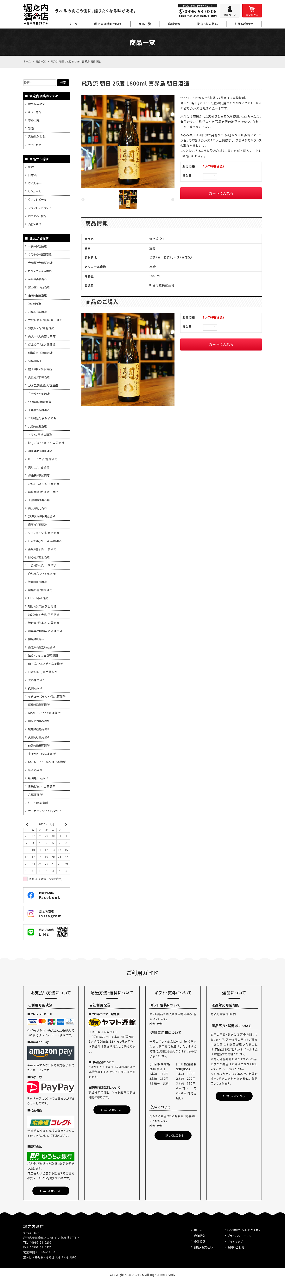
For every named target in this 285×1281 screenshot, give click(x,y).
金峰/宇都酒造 (37, 279)
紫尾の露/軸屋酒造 (40, 590)
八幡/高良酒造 (37, 426)
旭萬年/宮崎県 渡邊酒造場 (45, 631)
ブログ (73, 24)
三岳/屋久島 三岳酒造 (42, 565)
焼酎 (31, 167)
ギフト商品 (35, 112)
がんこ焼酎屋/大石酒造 (43, 385)
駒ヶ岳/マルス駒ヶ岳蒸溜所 (45, 664)
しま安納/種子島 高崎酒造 (45, 541)
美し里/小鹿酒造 (39, 467)
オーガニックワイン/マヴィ (44, 811)
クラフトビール (37, 199)
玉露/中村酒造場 (39, 500)
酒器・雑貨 (34, 224)
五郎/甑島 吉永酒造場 (42, 418)
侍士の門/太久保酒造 (42, 344)
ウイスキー (35, 183)
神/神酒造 (34, 304)
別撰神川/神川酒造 (40, 353)
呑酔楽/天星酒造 (39, 394)
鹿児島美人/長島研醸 (42, 574)
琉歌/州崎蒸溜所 (39, 745)
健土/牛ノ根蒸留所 (40, 369)
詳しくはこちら (52, 1191)
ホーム (198, 1230)
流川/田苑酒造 (37, 582)
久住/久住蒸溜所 (39, 737)
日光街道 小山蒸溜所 (41, 786)
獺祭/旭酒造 (36, 639)
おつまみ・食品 (37, 216)
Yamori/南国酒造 (39, 402)
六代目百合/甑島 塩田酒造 (45, 320)
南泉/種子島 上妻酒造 (42, 549)
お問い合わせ (244, 24)
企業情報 (200, 1241)
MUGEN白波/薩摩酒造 (43, 459)
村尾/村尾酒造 (37, 312)
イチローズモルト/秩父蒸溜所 (47, 696)
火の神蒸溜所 (37, 680)
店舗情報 (174, 24)
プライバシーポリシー (241, 1236)
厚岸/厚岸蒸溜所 (39, 704)
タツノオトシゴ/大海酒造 (43, 533)
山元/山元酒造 (37, 508)
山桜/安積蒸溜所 (39, 721)
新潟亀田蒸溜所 (38, 778)
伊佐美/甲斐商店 (39, 475)
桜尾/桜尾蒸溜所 (39, 729)
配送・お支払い (207, 24)
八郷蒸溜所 (35, 794)
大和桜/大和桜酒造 (40, 263)
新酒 (31, 128)
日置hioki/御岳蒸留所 (43, 672)
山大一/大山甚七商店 (42, 336)
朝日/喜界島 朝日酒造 (42, 606)
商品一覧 (145, 24)
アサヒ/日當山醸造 (40, 434)
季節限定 (34, 120)
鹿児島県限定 (37, 104)
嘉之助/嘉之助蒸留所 (42, 647)
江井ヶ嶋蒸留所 (38, 803)
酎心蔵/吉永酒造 (39, 557)
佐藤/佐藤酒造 (37, 295)
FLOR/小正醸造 (38, 598)
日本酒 (32, 175)
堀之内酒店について (108, 24)
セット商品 (34, 145)
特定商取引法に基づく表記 (244, 1230)
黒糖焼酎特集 (37, 136)
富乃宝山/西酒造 (39, 287)
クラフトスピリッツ (39, 208)
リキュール (34, 191)
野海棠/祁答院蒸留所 (42, 516)
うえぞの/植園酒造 (40, 254)
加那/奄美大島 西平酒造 (44, 614)
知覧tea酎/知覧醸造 (41, 328)
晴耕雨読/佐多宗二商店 (43, 492)
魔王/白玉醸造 (37, 524)
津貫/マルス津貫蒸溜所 (43, 655)
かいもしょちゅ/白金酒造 (43, 484)
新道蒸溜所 (35, 770)
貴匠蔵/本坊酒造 (39, 377)
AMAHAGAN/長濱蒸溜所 (44, 713)
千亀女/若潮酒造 (39, 410)
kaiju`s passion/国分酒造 (46, 443)
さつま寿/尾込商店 (40, 271)
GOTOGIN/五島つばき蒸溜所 (47, 762)
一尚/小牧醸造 (37, 246)
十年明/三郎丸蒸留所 (42, 754)
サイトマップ (235, 1241)
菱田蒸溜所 (35, 688)
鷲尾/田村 (34, 361)
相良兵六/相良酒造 (40, 451)
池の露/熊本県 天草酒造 (43, 623)
